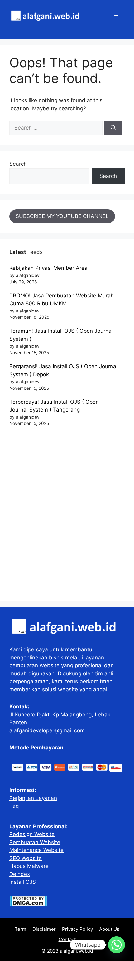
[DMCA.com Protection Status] (28, 905)
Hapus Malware (29, 866)
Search (18, 164)
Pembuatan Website (34, 842)
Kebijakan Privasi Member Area (48, 268)
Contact (67, 939)
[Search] (113, 128)
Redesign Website (32, 834)
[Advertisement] (67, 516)
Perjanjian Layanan (33, 798)
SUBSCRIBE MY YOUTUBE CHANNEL (62, 216)
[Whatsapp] (116, 944)
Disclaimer (44, 929)
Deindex (19, 874)
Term (20, 929)
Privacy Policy (77, 929)
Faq (14, 806)
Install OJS (22, 882)
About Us (109, 929)
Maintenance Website (36, 850)
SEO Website (25, 858)
